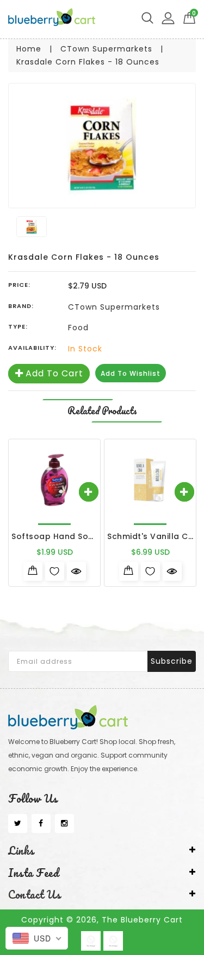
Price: (19, 284)
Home (28, 48)
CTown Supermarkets (106, 48)
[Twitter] (17, 824)
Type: (18, 326)
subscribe (172, 661)
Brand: (21, 306)
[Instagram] (64, 824)
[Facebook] (41, 824)
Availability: (32, 347)
